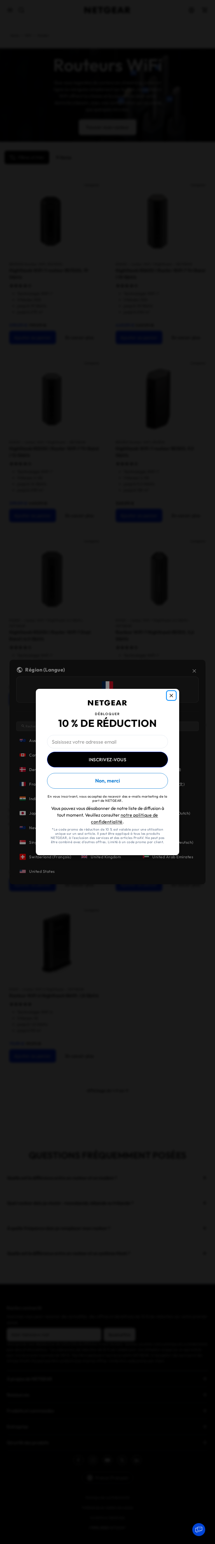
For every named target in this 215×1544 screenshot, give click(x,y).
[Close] (171, 695)
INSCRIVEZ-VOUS (107, 759)
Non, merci (107, 780)
